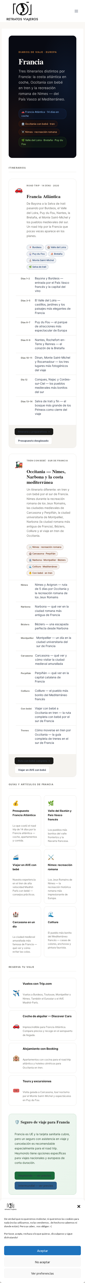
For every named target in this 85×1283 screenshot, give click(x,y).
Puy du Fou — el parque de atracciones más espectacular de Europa (51, 326)
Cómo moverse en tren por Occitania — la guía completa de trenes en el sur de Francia (53, 736)
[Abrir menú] (76, 11)
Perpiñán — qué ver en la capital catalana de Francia (52, 677)
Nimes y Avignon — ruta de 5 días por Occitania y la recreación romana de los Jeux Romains (52, 591)
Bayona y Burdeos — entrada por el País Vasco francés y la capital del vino (52, 284)
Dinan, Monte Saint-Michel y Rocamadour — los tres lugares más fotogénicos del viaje (52, 364)
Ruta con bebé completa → (34, 760)
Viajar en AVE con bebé (32, 769)
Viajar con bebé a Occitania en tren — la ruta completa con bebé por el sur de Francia (53, 715)
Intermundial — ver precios (35, 1185)
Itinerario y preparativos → (34, 431)
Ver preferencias (42, 1273)
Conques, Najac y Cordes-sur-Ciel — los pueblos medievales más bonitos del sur (53, 386)
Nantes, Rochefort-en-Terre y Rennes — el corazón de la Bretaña (50, 344)
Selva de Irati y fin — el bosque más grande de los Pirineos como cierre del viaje (53, 407)
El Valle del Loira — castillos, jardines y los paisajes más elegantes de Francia (53, 307)
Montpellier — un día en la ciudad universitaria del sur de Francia (53, 642)
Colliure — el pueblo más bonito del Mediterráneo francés (51, 695)
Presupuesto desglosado (33, 440)
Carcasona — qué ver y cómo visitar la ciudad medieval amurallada (51, 660)
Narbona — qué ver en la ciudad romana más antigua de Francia (52, 611)
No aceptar (42, 1262)
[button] (79, 1206)
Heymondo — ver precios (34, 1175)
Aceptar (42, 1251)
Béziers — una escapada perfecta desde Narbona (51, 626)
